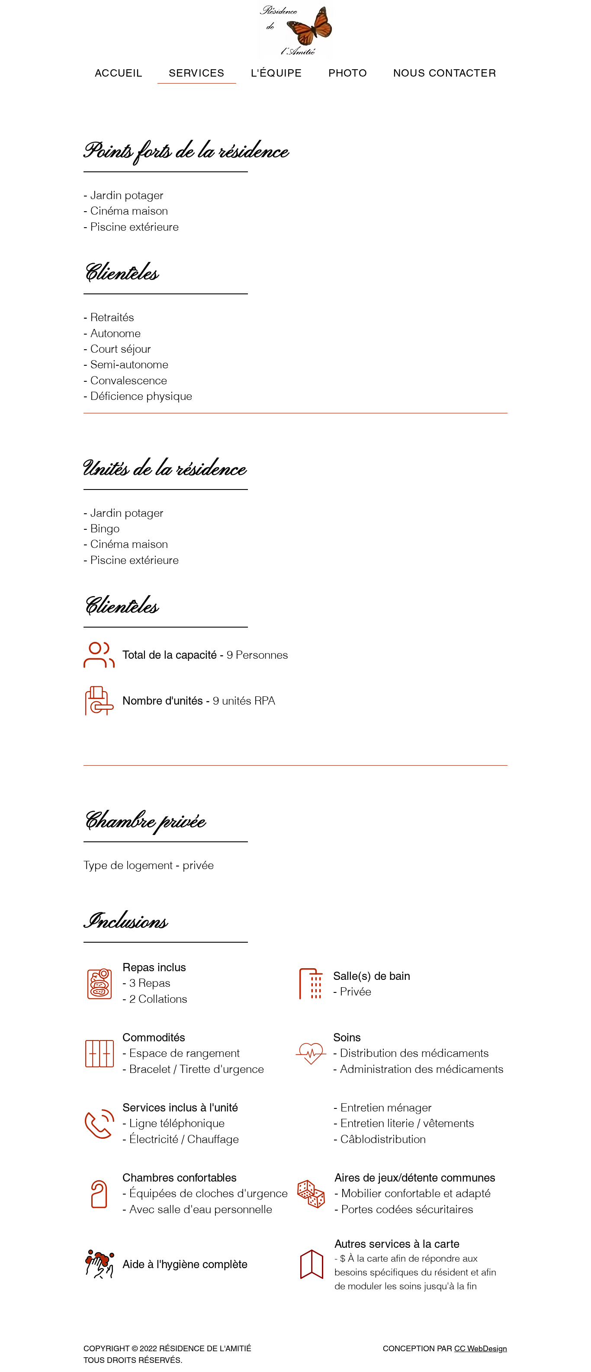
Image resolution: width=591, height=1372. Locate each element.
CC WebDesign (480, 1348)
